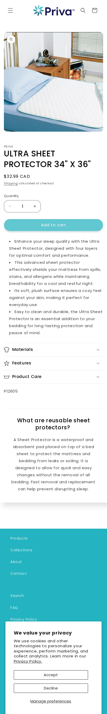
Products (19, 538)
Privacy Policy (23, 619)
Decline (51, 688)
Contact (18, 573)
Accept (51, 675)
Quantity (11, 195)
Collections (21, 550)
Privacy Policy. (28, 661)
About (16, 561)
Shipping (11, 183)
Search (17, 595)
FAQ (14, 607)
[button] (10, 10)
